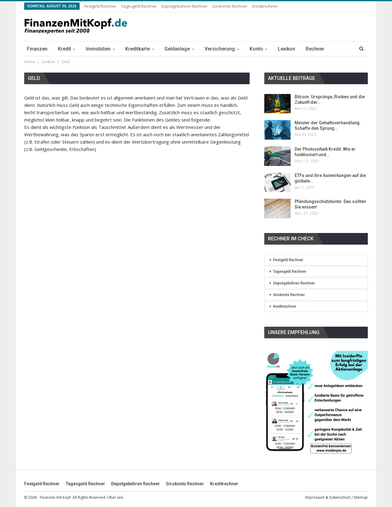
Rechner (315, 49)
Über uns (115, 497)
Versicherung (220, 49)
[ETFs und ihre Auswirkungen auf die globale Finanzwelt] (277, 182)
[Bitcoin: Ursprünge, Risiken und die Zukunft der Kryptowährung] (277, 104)
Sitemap (361, 497)
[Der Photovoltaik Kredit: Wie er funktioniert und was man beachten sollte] (277, 156)
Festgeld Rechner (100, 6)
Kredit (64, 49)
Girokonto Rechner (229, 6)
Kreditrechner (265, 6)
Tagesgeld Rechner (139, 6)
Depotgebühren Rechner (184, 6)
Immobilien (98, 49)
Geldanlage (177, 49)
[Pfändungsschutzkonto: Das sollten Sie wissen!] (277, 208)
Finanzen (37, 49)
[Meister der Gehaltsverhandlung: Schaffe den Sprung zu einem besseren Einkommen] (277, 130)
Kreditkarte (137, 49)
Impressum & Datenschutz (328, 497)
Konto (256, 49)
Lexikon (286, 49)
